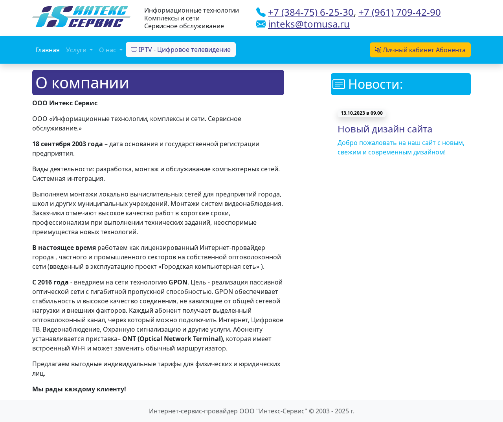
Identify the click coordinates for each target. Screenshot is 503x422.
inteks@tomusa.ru (309, 23)
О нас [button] (108, 50)
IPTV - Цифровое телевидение (184, 49)
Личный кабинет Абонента (423, 50)
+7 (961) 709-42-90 (399, 12)
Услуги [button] (77, 50)
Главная (47, 50)
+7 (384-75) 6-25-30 (311, 12)
